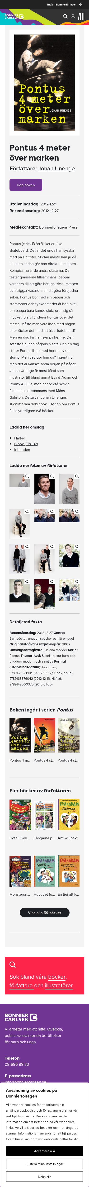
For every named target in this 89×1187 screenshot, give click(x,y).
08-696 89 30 (17, 1064)
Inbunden (22, 449)
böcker (57, 977)
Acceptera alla (44, 1151)
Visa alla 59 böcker (44, 912)
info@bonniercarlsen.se (25, 1082)
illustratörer (59, 985)
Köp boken (26, 185)
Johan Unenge (56, 168)
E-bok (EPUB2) (26, 444)
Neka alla (44, 1176)
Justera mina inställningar (44, 1163)
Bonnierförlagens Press (58, 227)
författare (21, 985)
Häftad (19, 438)
